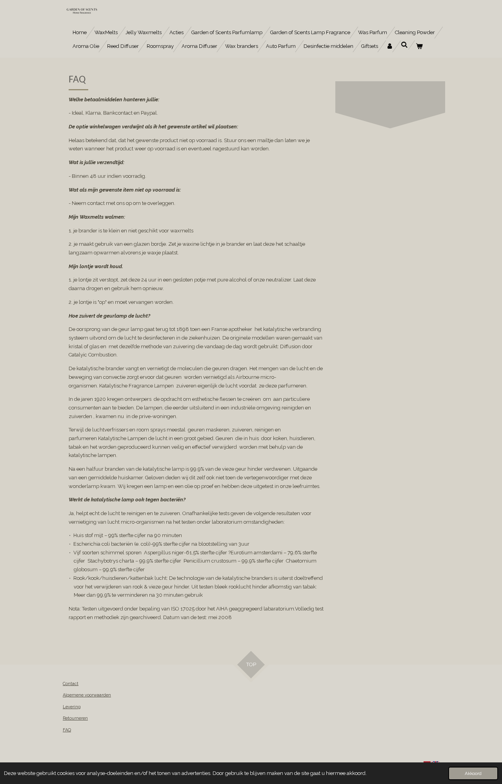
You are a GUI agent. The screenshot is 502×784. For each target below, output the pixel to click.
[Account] (389, 46)
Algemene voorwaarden (87, 695)
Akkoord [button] (473, 773)
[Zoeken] (404, 44)
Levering (72, 706)
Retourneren (75, 718)
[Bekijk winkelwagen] (419, 46)
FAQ (67, 730)
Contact (70, 683)
